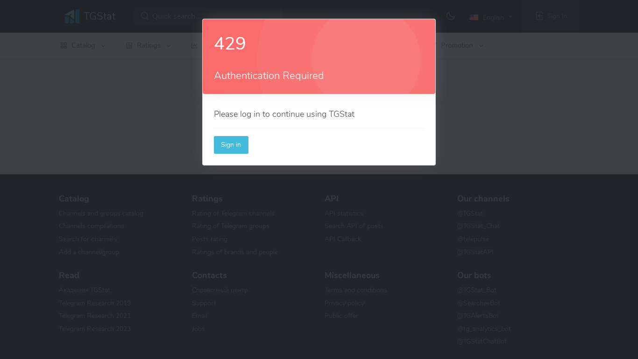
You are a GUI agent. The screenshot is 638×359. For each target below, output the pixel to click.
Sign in (231, 144)
